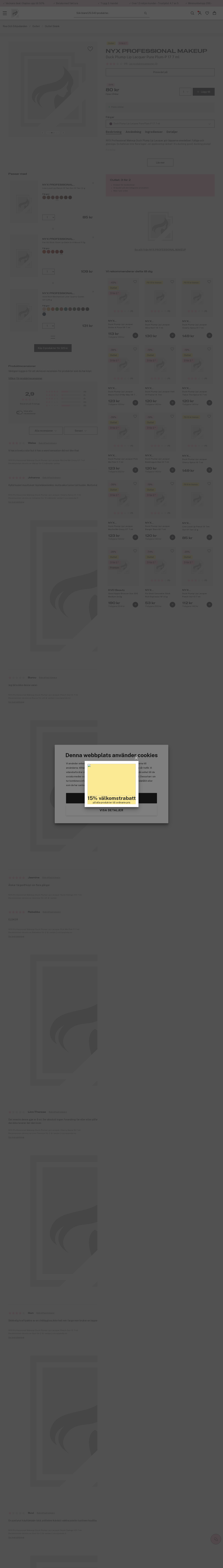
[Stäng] (136, 758)
